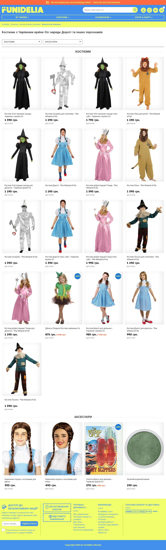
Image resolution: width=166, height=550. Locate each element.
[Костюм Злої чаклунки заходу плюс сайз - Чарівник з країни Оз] (103, 83)
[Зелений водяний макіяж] (144, 448)
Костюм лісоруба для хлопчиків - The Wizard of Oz (62, 115)
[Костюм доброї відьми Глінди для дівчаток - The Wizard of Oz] (22, 298)
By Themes (21, 17)
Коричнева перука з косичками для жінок (61, 480)
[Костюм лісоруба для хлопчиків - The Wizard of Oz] (62, 83)
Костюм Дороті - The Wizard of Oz (60, 185)
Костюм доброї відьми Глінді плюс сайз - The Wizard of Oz (101, 258)
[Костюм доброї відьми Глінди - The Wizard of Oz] (103, 155)
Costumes (61, 17)
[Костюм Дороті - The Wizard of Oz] (62, 155)
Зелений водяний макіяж (138, 479)
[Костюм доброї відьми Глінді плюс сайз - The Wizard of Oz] (103, 226)
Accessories (102, 17)
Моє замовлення (80, 514)
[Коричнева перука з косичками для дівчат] (22, 448)
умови (22, 533)
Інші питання (79, 527)
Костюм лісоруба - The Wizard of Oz (21, 257)
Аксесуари (51, 42)
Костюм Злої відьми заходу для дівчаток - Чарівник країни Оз (19, 186)
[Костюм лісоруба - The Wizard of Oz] (22, 226)
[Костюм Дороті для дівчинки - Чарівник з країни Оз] (103, 298)
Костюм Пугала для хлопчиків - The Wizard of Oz (143, 258)
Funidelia (5, 24)
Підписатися (29, 523)
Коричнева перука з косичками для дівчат (20, 480)
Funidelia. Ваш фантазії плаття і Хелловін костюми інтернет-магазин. (23, 10)
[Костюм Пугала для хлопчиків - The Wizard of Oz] (144, 226)
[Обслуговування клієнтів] (149, 10)
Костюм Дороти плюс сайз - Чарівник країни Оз (62, 258)
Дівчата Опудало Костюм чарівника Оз (62, 328)
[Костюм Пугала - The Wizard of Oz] (22, 369)
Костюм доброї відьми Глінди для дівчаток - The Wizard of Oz (20, 329)
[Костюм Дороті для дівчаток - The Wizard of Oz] (144, 298)
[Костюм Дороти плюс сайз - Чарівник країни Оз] (62, 226)
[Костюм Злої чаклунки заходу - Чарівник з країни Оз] (22, 83)
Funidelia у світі (105, 511)
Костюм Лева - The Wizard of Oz (141, 185)
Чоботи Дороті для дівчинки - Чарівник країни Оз (99, 480)
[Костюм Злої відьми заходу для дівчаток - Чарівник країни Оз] (22, 155)
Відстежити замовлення (58, 518)
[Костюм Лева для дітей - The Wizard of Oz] (144, 83)
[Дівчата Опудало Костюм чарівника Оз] (62, 298)
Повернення (79, 524)
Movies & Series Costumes (30, 24)
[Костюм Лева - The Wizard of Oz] (144, 155)
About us (102, 532)
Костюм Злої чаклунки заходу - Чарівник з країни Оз (18, 115)
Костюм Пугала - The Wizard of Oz (20, 399)
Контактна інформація (83, 530)
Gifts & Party (142, 17)
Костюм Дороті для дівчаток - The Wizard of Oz (142, 329)
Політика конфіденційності (106, 520)
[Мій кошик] (161, 10)
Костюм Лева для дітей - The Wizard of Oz (143, 115)
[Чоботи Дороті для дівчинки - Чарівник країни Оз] (103, 448)
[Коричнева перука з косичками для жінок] (62, 448)
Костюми (9, 42)
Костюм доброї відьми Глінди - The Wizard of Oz (101, 186)
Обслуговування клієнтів (59, 508)
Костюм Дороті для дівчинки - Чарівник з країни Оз (99, 329)
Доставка (77, 522)
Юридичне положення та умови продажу (108, 515)
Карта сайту (103, 530)
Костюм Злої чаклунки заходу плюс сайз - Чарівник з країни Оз (102, 115)
